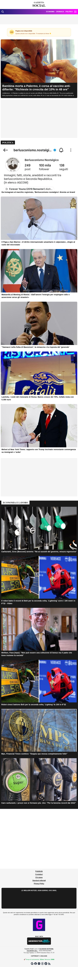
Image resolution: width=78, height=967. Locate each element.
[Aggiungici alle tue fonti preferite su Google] (32, 963)
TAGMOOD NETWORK (46, 949)
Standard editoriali (39, 880)
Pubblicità (39, 871)
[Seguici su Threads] (42, 963)
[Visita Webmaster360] (39, 941)
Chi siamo (39, 877)
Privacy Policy (39, 883)
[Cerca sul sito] (2, 11)
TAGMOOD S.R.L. (32, 951)
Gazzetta (39, 4)
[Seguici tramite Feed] (49, 963)
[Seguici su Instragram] (39, 963)
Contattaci (39, 874)
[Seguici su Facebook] (35, 963)
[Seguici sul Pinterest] (45, 963)
